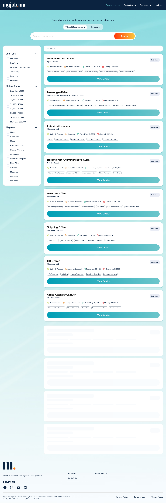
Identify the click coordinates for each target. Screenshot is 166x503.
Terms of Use (139, 497)
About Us (72, 473)
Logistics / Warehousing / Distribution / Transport (65, 105)
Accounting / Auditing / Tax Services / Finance (63, 207)
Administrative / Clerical (56, 72)
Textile (50, 139)
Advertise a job (101, 473)
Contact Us (72, 478)
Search (124, 36)
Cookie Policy (157, 497)
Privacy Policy (122, 497)
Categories (95, 27)
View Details (103, 78)
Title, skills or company (75, 27)
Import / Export (53, 240)
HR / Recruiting (53, 274)
